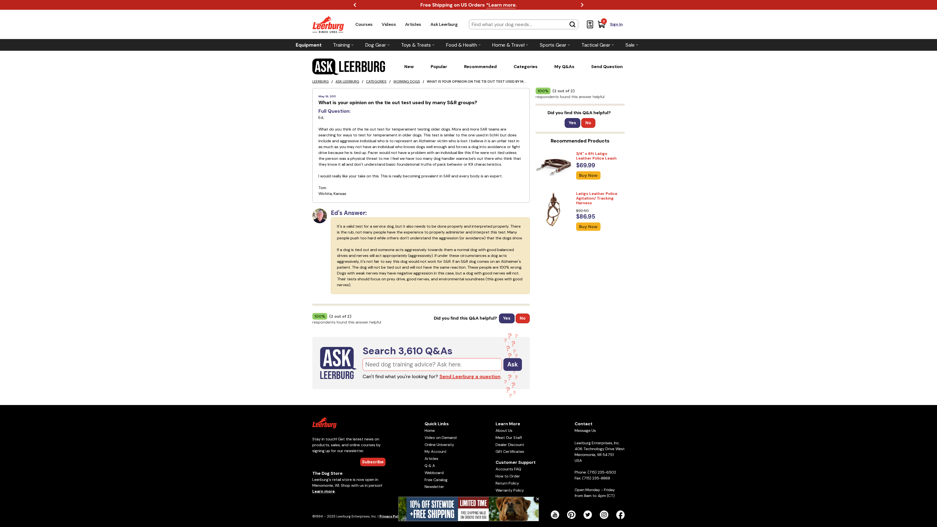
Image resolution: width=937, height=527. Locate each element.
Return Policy (507, 483)
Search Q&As (407, 351)
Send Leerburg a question (469, 376)
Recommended (480, 67)
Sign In (616, 24)
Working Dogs (406, 81)
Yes (506, 318)
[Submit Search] (572, 24)
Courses (364, 24)
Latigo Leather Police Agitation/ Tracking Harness (596, 198)
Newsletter (434, 486)
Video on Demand (441, 437)
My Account (436, 451)
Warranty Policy (510, 490)
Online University (439, 444)
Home (430, 430)
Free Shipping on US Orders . (468, 5)
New (409, 67)
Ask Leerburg (444, 24)
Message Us (585, 430)
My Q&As (564, 67)
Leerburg (320, 81)
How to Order (508, 476)
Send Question (607, 67)
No (523, 318)
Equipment (309, 45)
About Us (504, 430)
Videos (389, 24)
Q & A (430, 465)
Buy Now (588, 175)
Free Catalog (436, 479)
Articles (413, 24)
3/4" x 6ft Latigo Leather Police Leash (596, 156)
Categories (526, 67)
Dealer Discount (510, 444)
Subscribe (373, 462)
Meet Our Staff (509, 437)
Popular (439, 67)
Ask (512, 364)
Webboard (434, 472)
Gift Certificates (510, 451)
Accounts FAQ (508, 469)
